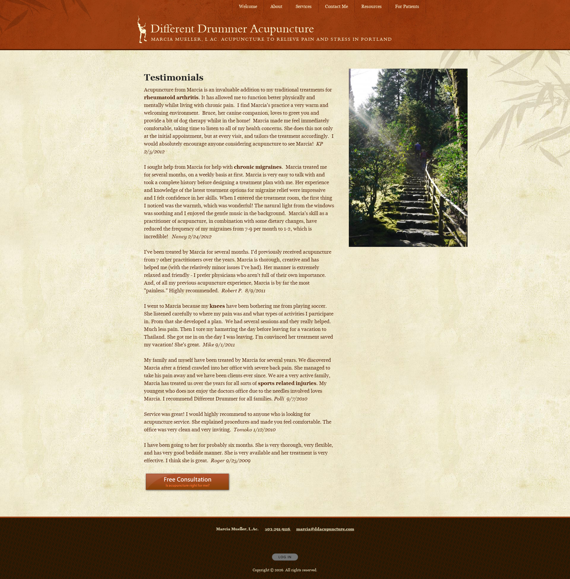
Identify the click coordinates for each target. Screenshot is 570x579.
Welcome (248, 6)
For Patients (407, 6)
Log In (285, 557)
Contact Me (336, 6)
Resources (371, 6)
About (276, 6)
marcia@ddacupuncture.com (325, 528)
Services (304, 6)
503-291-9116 (278, 528)
